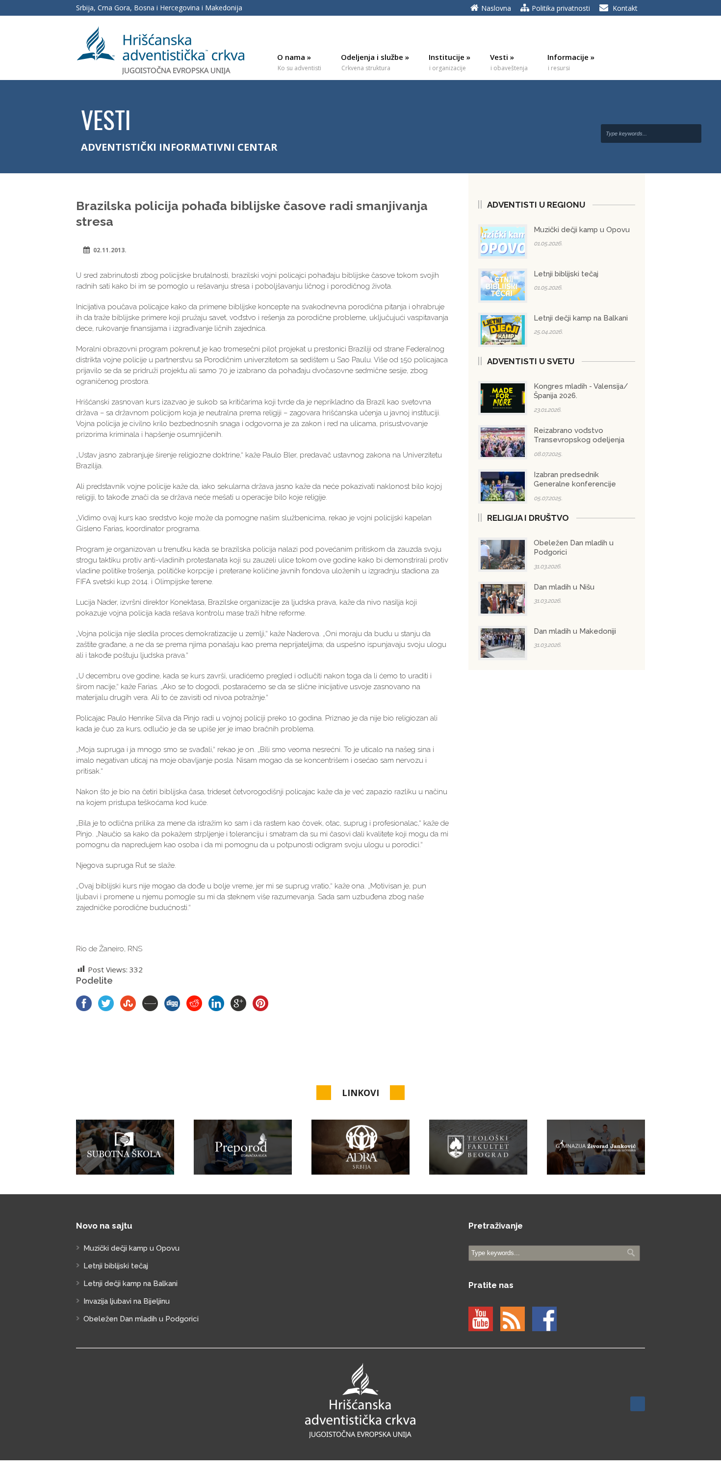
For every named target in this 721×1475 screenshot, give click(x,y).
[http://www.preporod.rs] (243, 1147)
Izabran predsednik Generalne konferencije (575, 479)
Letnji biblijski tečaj (566, 273)
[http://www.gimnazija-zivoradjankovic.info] (596, 1147)
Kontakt (625, 8)
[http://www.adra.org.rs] (360, 1147)
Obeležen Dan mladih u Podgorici (141, 1318)
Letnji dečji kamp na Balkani (581, 318)
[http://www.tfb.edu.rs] (478, 1147)
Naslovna (496, 8)
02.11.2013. (110, 250)
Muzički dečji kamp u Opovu (582, 229)
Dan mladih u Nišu (564, 587)
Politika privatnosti (561, 8)
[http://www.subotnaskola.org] (125, 1147)
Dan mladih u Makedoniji (575, 631)
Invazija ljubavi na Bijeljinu (126, 1301)
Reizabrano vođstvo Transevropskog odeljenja (579, 435)
